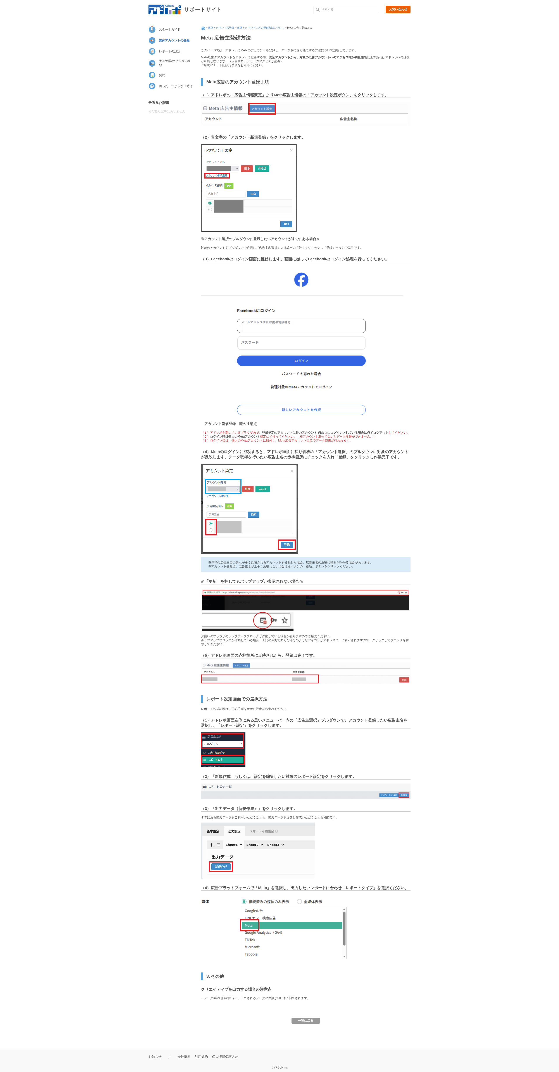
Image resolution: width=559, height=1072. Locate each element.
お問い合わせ (398, 9)
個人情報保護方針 (225, 1056)
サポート (203, 28)
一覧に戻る (305, 1020)
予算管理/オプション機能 (174, 63)
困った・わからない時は (176, 86)
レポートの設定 (169, 51)
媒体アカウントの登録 (221, 27)
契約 (162, 75)
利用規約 (201, 1056)
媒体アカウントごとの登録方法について (260, 27)
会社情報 (184, 1056)
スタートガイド (169, 29)
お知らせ (155, 1056)
